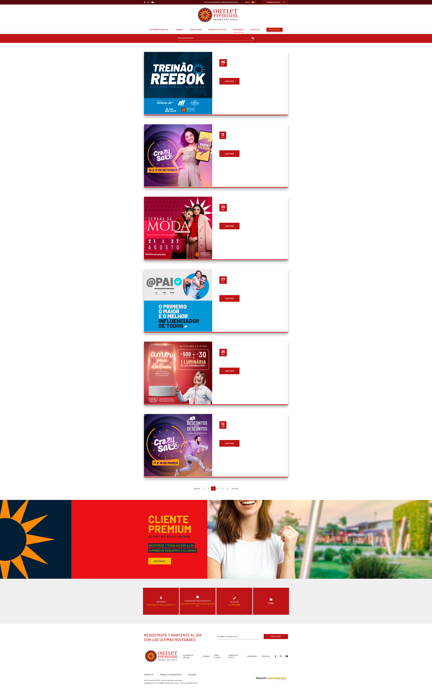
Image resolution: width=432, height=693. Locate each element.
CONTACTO (148, 674)
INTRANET (192, 674)
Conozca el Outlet (217, 29)
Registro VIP (274, 29)
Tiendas (179, 29)
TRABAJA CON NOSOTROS (171, 674)
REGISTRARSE (159, 561)
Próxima (235, 488)
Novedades (238, 29)
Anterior (197, 488)
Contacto (255, 29)
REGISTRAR (276, 636)
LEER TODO (229, 81)
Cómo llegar (195, 29)
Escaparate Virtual (159, 29)
